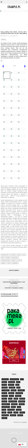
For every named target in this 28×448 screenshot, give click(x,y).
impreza (11, 393)
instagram (19, 393)
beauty (4, 382)
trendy (22, 412)
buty (18, 382)
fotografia (5, 390)
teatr (9, 412)
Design (4, 384)
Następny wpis (14, 286)
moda (15, 398)
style (3, 409)
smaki (13, 406)
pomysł (4, 263)
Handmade (21, 390)
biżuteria (11, 382)
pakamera (21, 401)
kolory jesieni (5, 260)
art (22, 379)
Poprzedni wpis (14, 280)
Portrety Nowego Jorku (14, 288)
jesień (8, 257)
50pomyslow (5, 254)
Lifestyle (3, 39)
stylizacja (11, 409)
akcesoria (5, 379)
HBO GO (4, 393)
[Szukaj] (26, 2)
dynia (19, 254)
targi (3, 412)
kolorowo (15, 257)
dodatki (11, 384)
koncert (18, 395)
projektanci (5, 406)
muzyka (22, 398)
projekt (22, 404)
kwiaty (4, 398)
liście (19, 260)
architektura (14, 379)
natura (4, 401)
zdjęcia (4, 418)
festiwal (12, 387)
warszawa (5, 415)
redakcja (5, 35)
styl (19, 406)
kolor (11, 395)
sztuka (19, 409)
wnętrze (13, 415)
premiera (14, 404)
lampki (14, 260)
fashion (4, 387)
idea (3, 257)
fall (24, 254)
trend (16, 412)
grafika (14, 390)
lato (10, 398)
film (18, 387)
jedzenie (4, 395)
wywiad (20, 415)
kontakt (15, 432)
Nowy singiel (12, 401)
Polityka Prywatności (15, 433)
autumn (13, 254)
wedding (15, 263)
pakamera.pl (5, 404)
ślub (9, 263)
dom (17, 384)
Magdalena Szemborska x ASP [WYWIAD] (14, 282)
